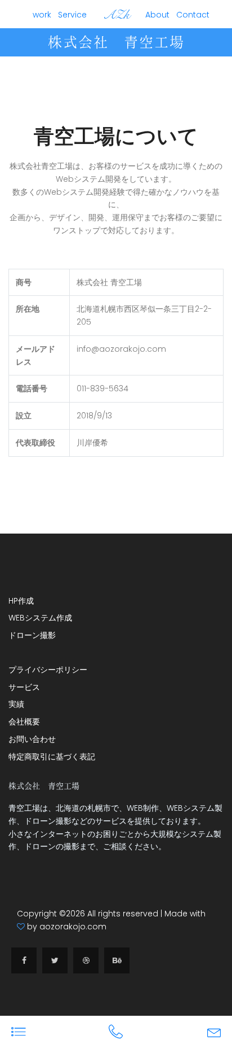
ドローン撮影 (32, 635)
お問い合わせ (32, 739)
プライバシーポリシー (47, 669)
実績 (16, 704)
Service (72, 14)
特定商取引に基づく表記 (51, 756)
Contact (192, 14)
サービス (24, 687)
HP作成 (21, 600)
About (157, 14)
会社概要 (24, 721)
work (42, 14)
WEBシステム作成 (40, 617)
